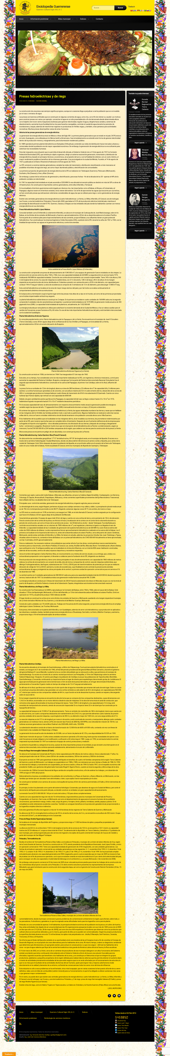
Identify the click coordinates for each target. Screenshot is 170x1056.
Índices (83, 19)
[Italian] (141, 10)
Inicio (21, 19)
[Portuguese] (145, 10)
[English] (134, 10)
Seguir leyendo (143, 143)
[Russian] (148, 10)
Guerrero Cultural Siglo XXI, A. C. (62, 1012)
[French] (136, 10)
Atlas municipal (64, 19)
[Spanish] (150, 10)
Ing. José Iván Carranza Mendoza (35, 1037)
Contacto (99, 19)
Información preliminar (39, 19)
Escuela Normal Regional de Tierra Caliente (146, 104)
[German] (138, 10)
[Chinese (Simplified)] (131, 10)
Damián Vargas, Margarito (146, 197)
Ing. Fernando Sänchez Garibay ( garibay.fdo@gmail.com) (48, 1035)
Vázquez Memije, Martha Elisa (147, 152)
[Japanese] (143, 10)
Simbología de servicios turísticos (57, 1018)
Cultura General (41, 101)
